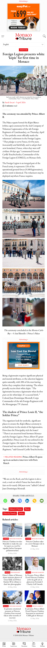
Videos (34, 646)
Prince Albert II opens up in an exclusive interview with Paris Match (22, 460)
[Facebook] (20, 501)
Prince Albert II (38, 606)
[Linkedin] (27, 501)
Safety (21, 513)
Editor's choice (16, 509)
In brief (5, 538)
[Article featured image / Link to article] (12, 563)
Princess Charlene (15, 538)
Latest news (13, 646)
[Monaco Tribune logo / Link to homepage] (23, 36)
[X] (13, 501)
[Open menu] (2, 35)
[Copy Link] (34, 501)
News (27, 509)
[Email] (42, 501)
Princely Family (9, 513)
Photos (23, 50)
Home (4, 646)
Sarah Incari (10, 102)
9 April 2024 (20, 102)
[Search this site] (44, 36)
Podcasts (42, 646)
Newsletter (24, 646)
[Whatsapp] (5, 501)
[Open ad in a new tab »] (23, 17)
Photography (15, 572)
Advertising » (23, 339)
